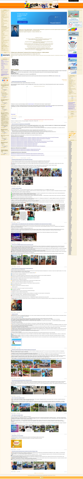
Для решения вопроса (4, 93)
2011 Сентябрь (70, 142)
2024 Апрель (70, 236)
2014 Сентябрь (70, 162)
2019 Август (70, 200)
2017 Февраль (70, 181)
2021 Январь (70, 211)
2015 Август (70, 169)
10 (69, 135)
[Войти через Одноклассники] (7, 80)
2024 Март (70, 235)
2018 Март (70, 189)
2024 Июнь (70, 237)
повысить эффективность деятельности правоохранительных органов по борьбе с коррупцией (5, 122)
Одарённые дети (70, 85)
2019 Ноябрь (70, 202)
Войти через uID (5, 78)
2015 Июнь (70, 168)
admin (16, 122)
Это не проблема (4, 138)
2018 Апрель (70, 190)
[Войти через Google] (5, 80)
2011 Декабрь (70, 144)
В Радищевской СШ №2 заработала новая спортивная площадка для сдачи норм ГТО (24, 349)
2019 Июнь (70, 199)
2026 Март (70, 251)
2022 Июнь (70, 222)
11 (70, 135)
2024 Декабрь (70, 241)
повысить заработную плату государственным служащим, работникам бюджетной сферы (4, 125)
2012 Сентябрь (70, 148)
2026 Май (70, 252)
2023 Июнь (70, 230)
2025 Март (70, 243)
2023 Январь (70, 227)
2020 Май (70, 206)
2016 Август (70, 177)
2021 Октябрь (70, 217)
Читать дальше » (14, 115)
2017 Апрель (70, 182)
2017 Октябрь (70, 186)
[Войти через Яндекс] (4, 80)
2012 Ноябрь (70, 149)
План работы (70, 77)
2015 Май (70, 167)
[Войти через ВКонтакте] (2, 80)
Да (2, 136)
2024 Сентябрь (70, 239)
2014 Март (70, 159)
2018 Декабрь (70, 195)
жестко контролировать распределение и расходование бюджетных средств (4, 116)
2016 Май (70, 175)
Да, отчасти (3, 144)
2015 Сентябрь (70, 170)
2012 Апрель (70, 146)
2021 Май (70, 214)
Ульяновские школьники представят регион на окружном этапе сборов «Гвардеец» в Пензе (24, 451)
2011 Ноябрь (70, 143)
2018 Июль (70, 192)
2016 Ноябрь (70, 179)
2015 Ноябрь (70, 171)
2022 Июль (70, 223)
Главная (41, 8)
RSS (57, 2)
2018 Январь (70, 188)
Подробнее (69, 118)
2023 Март (70, 228)
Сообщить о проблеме (22, 22)
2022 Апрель (70, 221)
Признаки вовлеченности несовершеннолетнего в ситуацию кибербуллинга (22, 268)
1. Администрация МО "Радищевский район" (70, 101)
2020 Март (70, 205)
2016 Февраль (70, 173)
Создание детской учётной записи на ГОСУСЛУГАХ (19, 81)
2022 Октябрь (70, 225)
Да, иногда (3, 86)
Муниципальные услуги (71, 76)
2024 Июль (70, 238)
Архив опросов (5, 90)
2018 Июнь (70, 191)
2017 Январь (70, 180)
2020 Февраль (70, 204)
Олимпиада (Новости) (71, 86)
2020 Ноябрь (70, 210)
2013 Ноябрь (70, 156)
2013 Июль (70, 154)
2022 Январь (70, 219)
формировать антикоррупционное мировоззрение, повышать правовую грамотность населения (5, 120)
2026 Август (70, 254)
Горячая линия (14, 118)
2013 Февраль (70, 151)
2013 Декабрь (70, 157)
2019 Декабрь (70, 203)
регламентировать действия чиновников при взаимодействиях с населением (5, 123)
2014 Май (70, 160)
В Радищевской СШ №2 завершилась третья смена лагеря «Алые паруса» (22, 159)
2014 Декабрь (70, 164)
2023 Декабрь (70, 233)
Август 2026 (72, 132)
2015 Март (70, 166)
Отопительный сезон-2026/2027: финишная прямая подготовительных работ (22, 244)
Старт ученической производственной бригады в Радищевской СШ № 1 (22, 380)
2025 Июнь (70, 245)
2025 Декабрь (70, 249)
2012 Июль (70, 147)
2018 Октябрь (70, 194)
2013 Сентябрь (70, 155)
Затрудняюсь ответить (4, 89)
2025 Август (70, 246)
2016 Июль (70, 176)
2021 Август (70, 216)
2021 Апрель (70, 213)
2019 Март (70, 197)
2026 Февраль (70, 250)
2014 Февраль (70, 158)
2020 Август (70, 208)
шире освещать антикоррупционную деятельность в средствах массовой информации (5, 118)
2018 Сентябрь (70, 193)
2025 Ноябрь (70, 248)
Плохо (2, 108)
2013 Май (70, 153)
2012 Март (70, 145)
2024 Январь (70, 234)
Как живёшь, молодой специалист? (17, 188)
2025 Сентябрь (70, 247)
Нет (2, 88)
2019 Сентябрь (70, 201)
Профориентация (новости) (72, 84)
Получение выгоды (4, 95)
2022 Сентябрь (70, 224)
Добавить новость (64, 79)
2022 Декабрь (70, 226)
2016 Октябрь (70, 178)
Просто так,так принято (4, 94)
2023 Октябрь (70, 232)
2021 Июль (70, 215)
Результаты (2, 90)
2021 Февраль (70, 212)
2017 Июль (70, 184)
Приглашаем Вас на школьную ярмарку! (17, 435)
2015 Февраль (70, 165)
